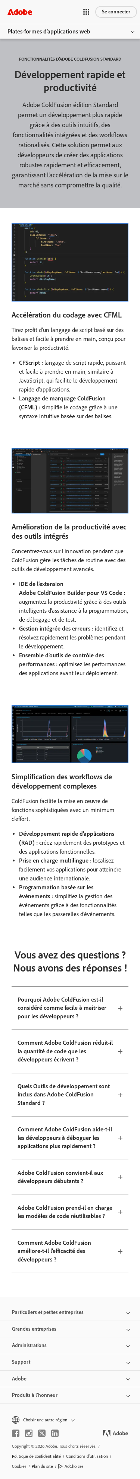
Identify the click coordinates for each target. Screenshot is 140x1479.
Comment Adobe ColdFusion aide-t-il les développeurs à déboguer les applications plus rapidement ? (65, 1138)
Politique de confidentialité (36, 1456)
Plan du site (42, 1466)
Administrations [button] (29, 1345)
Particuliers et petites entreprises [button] (48, 1312)
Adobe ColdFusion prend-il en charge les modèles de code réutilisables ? (65, 1212)
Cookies (19, 1466)
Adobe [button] (19, 1379)
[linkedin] (55, 1433)
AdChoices (74, 1466)
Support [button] (21, 1362)
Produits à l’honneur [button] (34, 1395)
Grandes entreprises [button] (34, 1329)
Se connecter (116, 12)
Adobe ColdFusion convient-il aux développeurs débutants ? (60, 1177)
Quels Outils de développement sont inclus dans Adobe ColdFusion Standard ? (64, 1094)
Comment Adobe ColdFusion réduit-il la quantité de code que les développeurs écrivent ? (65, 1051)
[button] (86, 12)
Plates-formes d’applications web (48, 31)
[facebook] (15, 1433)
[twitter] (42, 1433)
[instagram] (28, 1433)
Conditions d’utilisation (87, 1456)
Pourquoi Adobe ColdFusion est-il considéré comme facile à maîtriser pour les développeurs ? (62, 1008)
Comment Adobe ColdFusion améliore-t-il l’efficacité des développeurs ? (54, 1251)
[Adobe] (19, 11)
